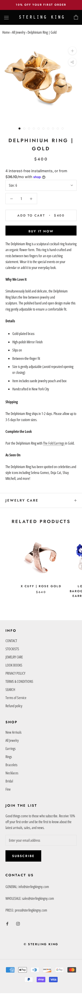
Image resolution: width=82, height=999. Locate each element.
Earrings (10, 748)
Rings (8, 756)
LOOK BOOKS (13, 665)
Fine (8, 789)
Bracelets (11, 764)
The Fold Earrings (54, 443)
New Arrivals (13, 732)
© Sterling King (41, 944)
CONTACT (11, 640)
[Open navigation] (6, 17)
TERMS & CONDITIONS (19, 681)
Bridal (9, 781)
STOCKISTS (12, 648)
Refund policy (13, 705)
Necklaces (11, 772)
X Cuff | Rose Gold (41, 586)
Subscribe (23, 856)
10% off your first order (41, 5)
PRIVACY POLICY (15, 673)
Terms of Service (15, 697)
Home (6, 32)
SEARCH (10, 689)
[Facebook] (7, 923)
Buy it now (41, 231)
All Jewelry (18, 32)
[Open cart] (76, 17)
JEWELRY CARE (21, 500)
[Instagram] (18, 923)
